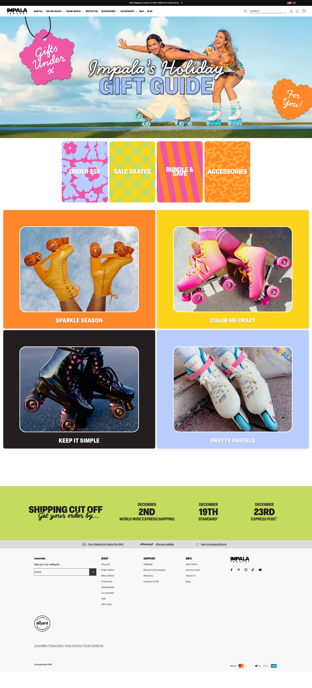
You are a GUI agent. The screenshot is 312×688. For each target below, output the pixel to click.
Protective (92, 11)
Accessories (127, 11)
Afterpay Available (165, 544)
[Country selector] (298, 3)
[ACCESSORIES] (136, 11)
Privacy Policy (56, 645)
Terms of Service (73, 645)
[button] (291, 11)
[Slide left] (3, 544)
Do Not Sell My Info (94, 645)
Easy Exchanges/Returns (214, 544)
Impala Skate (42, 664)
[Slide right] (308, 544)
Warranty (148, 575)
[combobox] (268, 9)
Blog (149, 11)
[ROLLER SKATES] (64, 11)
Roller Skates (54, 11)
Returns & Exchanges (154, 569)
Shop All (38, 11)
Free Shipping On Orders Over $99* (106, 544)
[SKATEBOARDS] (118, 11)
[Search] (245, 11)
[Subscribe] (92, 572)
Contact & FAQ (151, 581)
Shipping (147, 564)
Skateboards (108, 11)
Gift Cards (106, 604)
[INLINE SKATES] (83, 11)
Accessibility (40, 645)
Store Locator (193, 569)
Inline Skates (73, 11)
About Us (190, 575)
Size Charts (192, 564)
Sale (141, 11)
